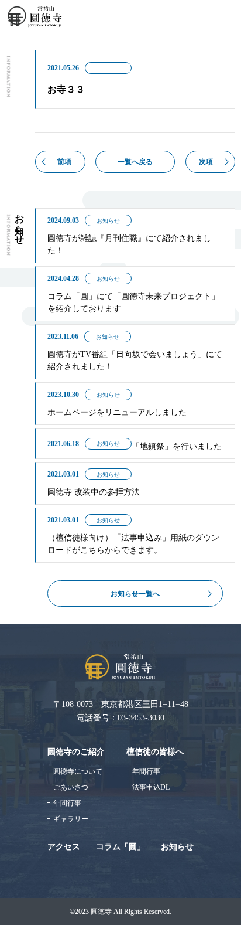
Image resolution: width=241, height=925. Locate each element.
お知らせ (108, 220)
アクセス (63, 846)
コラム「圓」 (120, 846)
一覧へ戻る (135, 162)
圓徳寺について (77, 771)
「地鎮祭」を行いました (177, 446)
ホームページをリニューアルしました (117, 412)
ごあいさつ (70, 787)
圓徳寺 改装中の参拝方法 (93, 492)
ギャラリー (70, 818)
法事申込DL (151, 787)
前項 (64, 162)
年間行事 (67, 803)
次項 (206, 162)
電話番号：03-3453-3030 (120, 717)
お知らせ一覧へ (135, 594)
